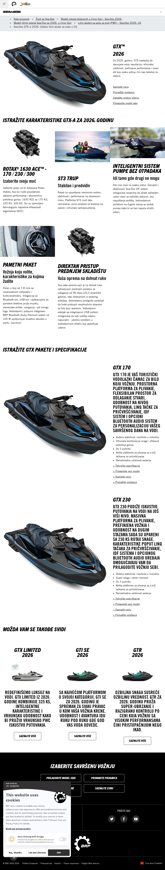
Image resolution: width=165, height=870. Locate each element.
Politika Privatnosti (30, 863)
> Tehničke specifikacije (126, 465)
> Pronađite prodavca (125, 482)
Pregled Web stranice (90, 863)
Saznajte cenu (121, 86)
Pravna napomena (71, 863)
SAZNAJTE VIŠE (27, 736)
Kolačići (57, 863)
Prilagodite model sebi (125, 103)
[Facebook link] (123, 818)
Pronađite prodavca (123, 92)
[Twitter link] (111, 818)
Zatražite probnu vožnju (126, 97)
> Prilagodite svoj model (126, 471)
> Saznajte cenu (122, 476)
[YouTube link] (136, 818)
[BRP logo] (14, 4)
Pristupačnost (46, 863)
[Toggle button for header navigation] (4, 4)
